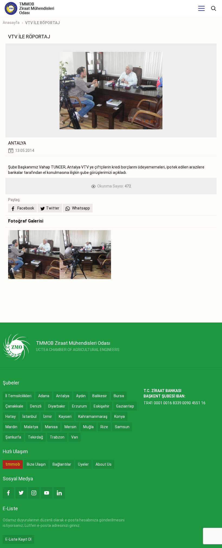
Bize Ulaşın (36, 464)
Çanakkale (14, 406)
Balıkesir (99, 396)
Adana (43, 396)
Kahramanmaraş (92, 416)
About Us (104, 464)
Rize (104, 427)
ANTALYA (17, 143)
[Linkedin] (59, 493)
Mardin (11, 427)
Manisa (51, 427)
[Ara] (213, 8)
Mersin (70, 427)
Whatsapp (80, 208)
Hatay (10, 416)
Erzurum (79, 406)
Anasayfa (11, 22)
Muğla (88, 427)
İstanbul (29, 416)
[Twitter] (21, 493)
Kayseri (65, 416)
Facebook (25, 208)
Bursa (119, 396)
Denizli (35, 406)
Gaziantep (125, 406)
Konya (119, 416)
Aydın (81, 396)
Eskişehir (101, 406)
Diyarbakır (56, 406)
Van (74, 437)
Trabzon (57, 437)
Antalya (62, 396)
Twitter (52, 208)
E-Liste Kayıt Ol (18, 539)
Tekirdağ (35, 437)
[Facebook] (8, 493)
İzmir (47, 416)
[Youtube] (46, 493)
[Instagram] (34, 493)
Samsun (122, 427)
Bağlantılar (62, 464)
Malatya (31, 427)
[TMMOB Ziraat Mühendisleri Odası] (17, 347)
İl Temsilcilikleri (18, 396)
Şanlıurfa (13, 437)
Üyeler (83, 464)
